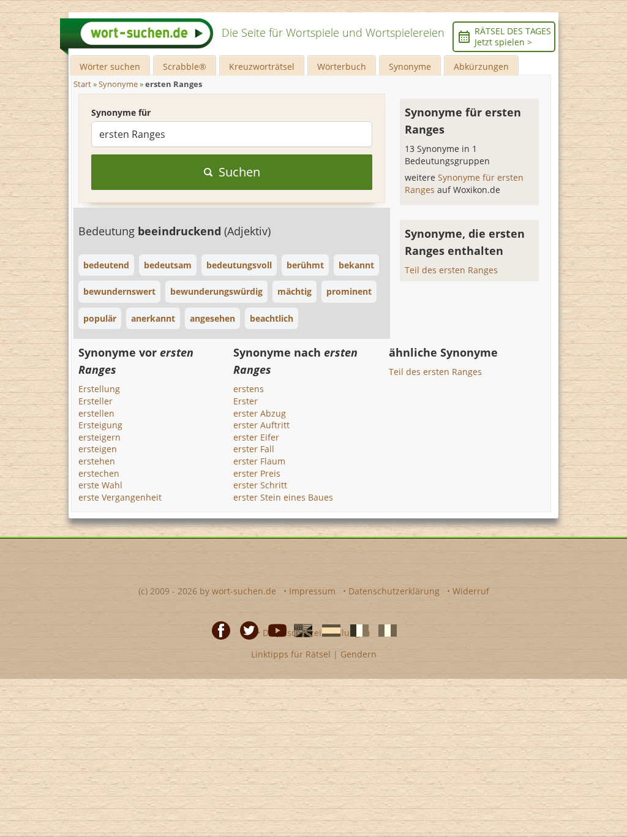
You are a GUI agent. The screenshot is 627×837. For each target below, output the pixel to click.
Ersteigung (100, 425)
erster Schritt (260, 485)
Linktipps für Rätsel (291, 654)
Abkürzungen (481, 66)
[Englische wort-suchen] (299, 629)
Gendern (358, 654)
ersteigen (97, 449)
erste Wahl (100, 485)
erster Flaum (259, 461)
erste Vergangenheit (120, 497)
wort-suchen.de (244, 591)
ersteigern (99, 437)
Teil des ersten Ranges (451, 270)
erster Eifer (256, 437)
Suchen (239, 172)
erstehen (96, 461)
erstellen (96, 413)
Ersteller (95, 401)
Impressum (312, 591)
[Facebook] (217, 629)
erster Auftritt (261, 425)
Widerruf (470, 591)
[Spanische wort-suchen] (327, 629)
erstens (248, 389)
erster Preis (256, 473)
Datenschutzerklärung (394, 591)
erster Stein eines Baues (283, 497)
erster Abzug (259, 413)
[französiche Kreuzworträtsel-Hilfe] (356, 629)
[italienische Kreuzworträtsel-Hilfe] (384, 629)
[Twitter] (245, 629)
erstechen (98, 473)
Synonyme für (121, 112)
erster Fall (253, 449)
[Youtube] (274, 629)
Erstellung (99, 389)
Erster (245, 401)
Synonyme (410, 66)
